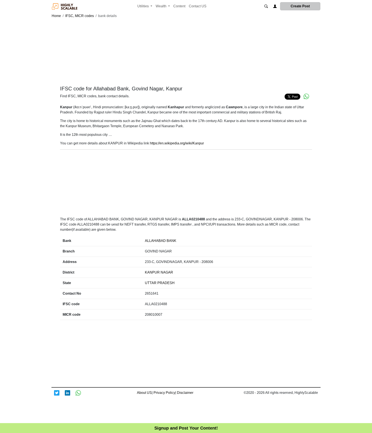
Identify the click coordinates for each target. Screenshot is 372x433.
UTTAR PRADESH (160, 283)
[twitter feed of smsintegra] (59, 395)
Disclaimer (185, 392)
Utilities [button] (143, 6)
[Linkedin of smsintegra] (70, 395)
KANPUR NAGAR (159, 272)
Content (179, 6)
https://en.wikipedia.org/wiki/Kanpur (177, 143)
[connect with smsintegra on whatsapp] (81, 395)
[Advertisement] (186, 52)
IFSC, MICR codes (79, 16)
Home (56, 16)
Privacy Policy (164, 392)
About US (144, 392)
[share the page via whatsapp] (306, 96)
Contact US (197, 6)
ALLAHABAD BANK (160, 241)
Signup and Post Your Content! (186, 428)
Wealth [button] (161, 6)
